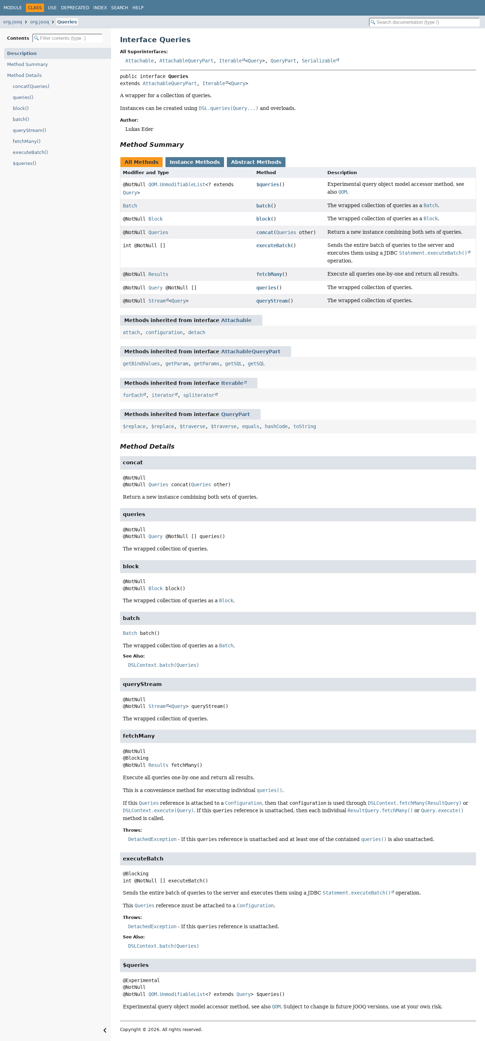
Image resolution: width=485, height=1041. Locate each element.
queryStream (272, 301)
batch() (21, 119)
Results (158, 274)
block (263, 219)
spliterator (198, 395)
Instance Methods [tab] (195, 162)
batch (263, 206)
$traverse (192, 426)
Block (155, 219)
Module (13, 7)
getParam (176, 363)
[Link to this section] (189, 144)
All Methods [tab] (141, 162)
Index (100, 7)
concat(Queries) (31, 86)
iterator (163, 395)
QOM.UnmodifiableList (176, 184)
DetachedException (152, 839)
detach (196, 332)
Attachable (139, 60)
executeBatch (273, 245)
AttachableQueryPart (186, 60)
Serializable (319, 60)
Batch (130, 206)
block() (21, 108)
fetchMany (269, 274)
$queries (267, 184)
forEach (133, 395)
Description (22, 53)
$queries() (24, 163)
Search (119, 7)
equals (250, 426)
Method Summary (27, 64)
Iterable (230, 60)
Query (255, 60)
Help (137, 7)
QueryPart (283, 60)
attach (131, 332)
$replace (134, 426)
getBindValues (141, 363)
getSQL (233, 363)
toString (304, 426)
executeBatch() (30, 152)
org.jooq (12, 21)
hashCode (276, 426)
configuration (164, 332)
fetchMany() (26, 141)
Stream (156, 301)
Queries (67, 21)
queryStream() (29, 130)
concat (264, 232)
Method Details (24, 75)
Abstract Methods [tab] (256, 162)
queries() (23, 97)
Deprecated (75, 7)
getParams (206, 363)
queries (266, 287)
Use (52, 7)
